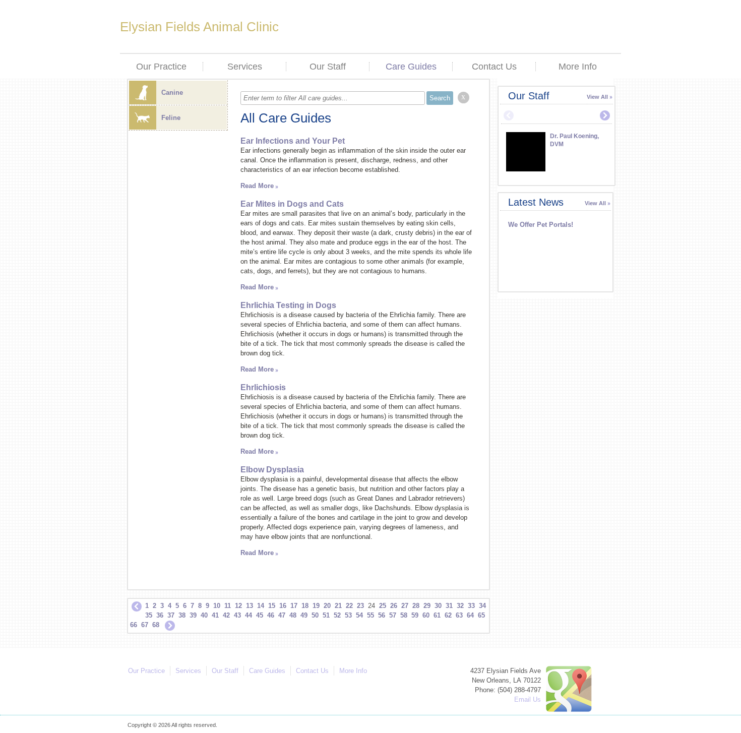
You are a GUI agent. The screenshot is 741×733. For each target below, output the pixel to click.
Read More (257, 186)
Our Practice (161, 66)
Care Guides (411, 66)
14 (260, 605)
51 (326, 615)
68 (155, 625)
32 (460, 605)
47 (281, 615)
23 (360, 605)
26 (393, 605)
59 (414, 615)
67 (144, 625)
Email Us (527, 699)
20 (327, 605)
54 (359, 615)
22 (349, 605)
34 (482, 605)
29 (426, 605)
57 (392, 615)
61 (437, 615)
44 (248, 615)
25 (382, 605)
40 (204, 615)
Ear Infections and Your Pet (292, 141)
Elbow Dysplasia (272, 469)
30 (438, 605)
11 (227, 605)
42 (226, 615)
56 (381, 615)
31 (449, 605)
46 (270, 615)
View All (597, 97)
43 (237, 615)
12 (238, 605)
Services (244, 66)
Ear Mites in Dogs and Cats (292, 204)
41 (215, 615)
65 (481, 615)
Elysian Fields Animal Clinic (199, 26)
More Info (578, 66)
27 (404, 605)
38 (182, 615)
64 (470, 615)
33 (471, 605)
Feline (170, 117)
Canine (172, 92)
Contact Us (494, 66)
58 (403, 615)
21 (338, 605)
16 (282, 605)
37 (170, 615)
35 (148, 615)
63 (459, 615)
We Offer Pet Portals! (540, 224)
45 (259, 615)
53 (348, 615)
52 (337, 615)
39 (193, 615)
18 (304, 605)
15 (271, 605)
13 (249, 605)
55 (370, 615)
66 (133, 625)
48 (292, 615)
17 (293, 605)
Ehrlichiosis (263, 387)
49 (303, 615)
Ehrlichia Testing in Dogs (288, 305)
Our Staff (328, 66)
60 (425, 615)
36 (159, 615)
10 (216, 605)
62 (448, 615)
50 (315, 615)
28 (415, 605)
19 (316, 605)
